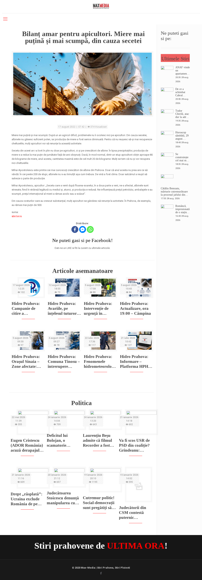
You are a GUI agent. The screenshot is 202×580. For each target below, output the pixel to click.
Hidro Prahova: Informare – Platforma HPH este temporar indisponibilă (134, 361)
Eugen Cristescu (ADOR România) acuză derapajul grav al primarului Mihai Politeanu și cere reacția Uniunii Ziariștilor (27, 445)
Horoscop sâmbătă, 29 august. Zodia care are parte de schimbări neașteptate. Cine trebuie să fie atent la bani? (182, 135)
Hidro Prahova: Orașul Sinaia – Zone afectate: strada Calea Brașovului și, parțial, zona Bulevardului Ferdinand (26, 361)
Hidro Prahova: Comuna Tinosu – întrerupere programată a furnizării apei (64, 361)
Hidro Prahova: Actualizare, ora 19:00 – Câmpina (135, 308)
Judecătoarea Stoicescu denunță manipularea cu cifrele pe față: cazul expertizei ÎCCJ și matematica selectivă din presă (63, 498)
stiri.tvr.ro (17, 216)
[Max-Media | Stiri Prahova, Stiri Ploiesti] (101, 6)
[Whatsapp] (90, 229)
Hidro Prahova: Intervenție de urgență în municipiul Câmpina (98, 308)
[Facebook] (74, 229)
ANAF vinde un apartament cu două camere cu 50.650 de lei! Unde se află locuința (182, 70)
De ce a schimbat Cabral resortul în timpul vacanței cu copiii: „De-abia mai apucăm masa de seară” (182, 92)
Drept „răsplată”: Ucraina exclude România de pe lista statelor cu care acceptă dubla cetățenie (26, 499)
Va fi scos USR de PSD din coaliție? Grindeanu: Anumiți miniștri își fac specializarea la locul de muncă (134, 445)
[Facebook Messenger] (82, 229)
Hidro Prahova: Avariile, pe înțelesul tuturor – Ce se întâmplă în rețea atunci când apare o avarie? (64, 308)
